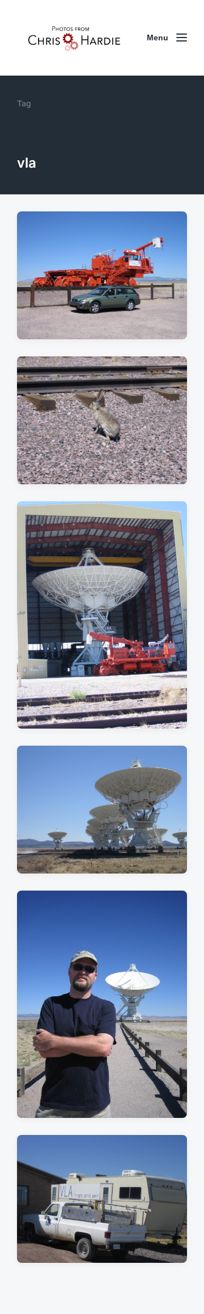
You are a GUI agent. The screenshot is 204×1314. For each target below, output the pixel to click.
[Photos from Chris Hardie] (73, 38)
